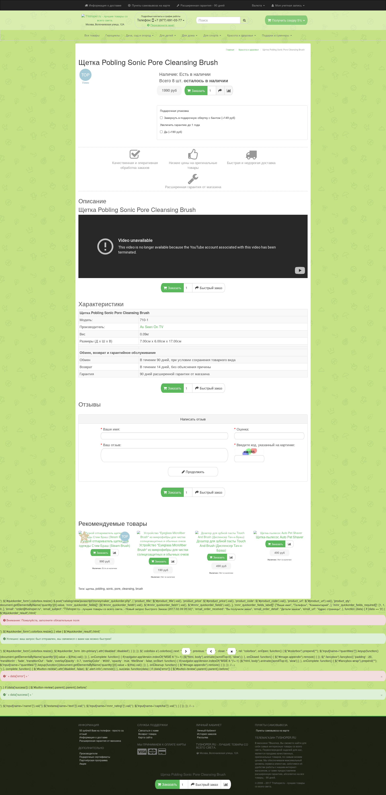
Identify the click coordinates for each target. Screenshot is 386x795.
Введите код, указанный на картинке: (266, 444)
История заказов (206, 733)
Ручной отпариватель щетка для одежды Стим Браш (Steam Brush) (104, 543)
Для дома (188, 35)
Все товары (92, 35)
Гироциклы (113, 35)
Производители (88, 753)
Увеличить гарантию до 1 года (180, 125)
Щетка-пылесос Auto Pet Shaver (279, 537)
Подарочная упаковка (174, 111)
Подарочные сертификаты (94, 756)
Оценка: (243, 429)
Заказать (169, 784)
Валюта (257, 5)
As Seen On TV (151, 326)
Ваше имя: (111, 429)
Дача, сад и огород (139, 35)
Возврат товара (147, 733)
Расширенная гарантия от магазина (100, 740)
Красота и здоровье (240, 35)
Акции (82, 763)
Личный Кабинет (206, 730)
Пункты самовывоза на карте (150, 5)
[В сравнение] (228, 90)
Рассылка (202, 737)
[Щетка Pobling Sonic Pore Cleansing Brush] (114, 68)
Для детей (167, 35)
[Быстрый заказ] (220, 90)
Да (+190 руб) (173, 132)
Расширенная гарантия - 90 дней (202, 5)
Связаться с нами (148, 730)
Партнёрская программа (93, 760)
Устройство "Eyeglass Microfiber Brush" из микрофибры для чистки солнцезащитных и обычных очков (163, 550)
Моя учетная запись (288, 5)
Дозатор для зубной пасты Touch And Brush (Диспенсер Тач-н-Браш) (221, 546)
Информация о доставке (104, 5)
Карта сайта (145, 737)
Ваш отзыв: (112, 444)
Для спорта (211, 35)
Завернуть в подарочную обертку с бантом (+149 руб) (199, 118)
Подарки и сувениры (276, 35)
